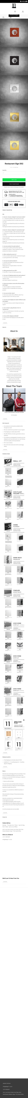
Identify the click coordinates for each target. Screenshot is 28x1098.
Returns (4, 771)
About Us (4, 327)
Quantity (4, 170)
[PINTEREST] (23, 1)
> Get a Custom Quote (14, 184)
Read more (5, 449)
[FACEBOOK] (20, 1)
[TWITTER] (22, 1)
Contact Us (5, 817)
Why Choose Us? (6, 423)
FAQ (3, 214)
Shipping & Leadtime (6, 757)
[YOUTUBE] (26, 1)
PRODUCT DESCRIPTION (7, 210)
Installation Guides (6, 453)
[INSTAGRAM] (25, 1)
